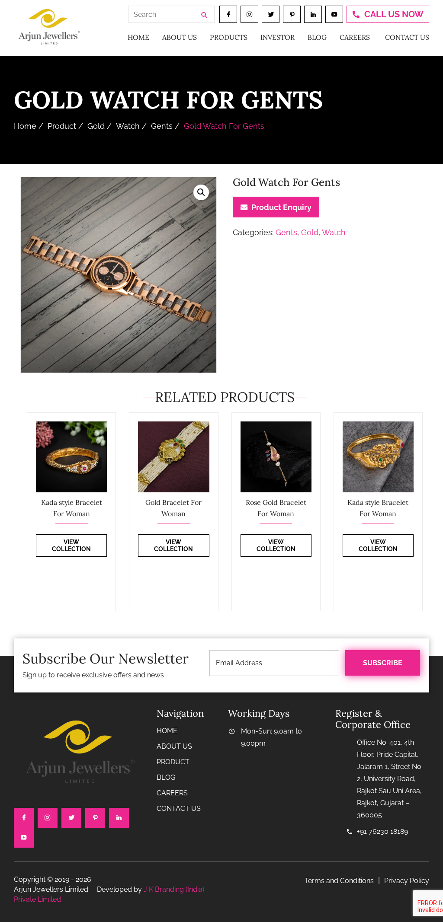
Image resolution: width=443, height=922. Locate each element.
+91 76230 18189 (382, 831)
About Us (179, 37)
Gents (162, 126)
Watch (128, 126)
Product (62, 126)
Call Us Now (394, 14)
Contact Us (407, 37)
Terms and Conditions (339, 881)
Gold (96, 126)
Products (228, 37)
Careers (355, 37)
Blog (317, 37)
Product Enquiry (281, 207)
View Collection (71, 545)
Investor (277, 37)
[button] (201, 192)
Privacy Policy (406, 881)
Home (138, 37)
